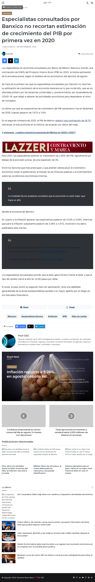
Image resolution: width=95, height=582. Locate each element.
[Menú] (3, 3)
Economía (7, 13)
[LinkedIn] (16, 60)
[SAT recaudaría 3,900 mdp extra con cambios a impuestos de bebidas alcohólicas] (8, 506)
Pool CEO (9, 54)
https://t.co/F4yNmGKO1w (52, 251)
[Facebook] (4, 60)
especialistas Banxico (33, 316)
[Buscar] (92, 3)
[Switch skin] (87, 3)
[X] (10, 60)
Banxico (12, 316)
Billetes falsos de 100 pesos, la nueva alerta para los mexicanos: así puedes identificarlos (47, 469)
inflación (53, 316)
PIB (65, 316)
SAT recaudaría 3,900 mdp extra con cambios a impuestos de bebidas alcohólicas (55, 494)
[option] (47, 376)
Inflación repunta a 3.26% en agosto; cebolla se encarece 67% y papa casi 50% (31, 374)
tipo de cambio (80, 316)
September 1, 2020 (52, 259)
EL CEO (41, 578)
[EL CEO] (47, 3)
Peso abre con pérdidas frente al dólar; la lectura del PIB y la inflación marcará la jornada (15, 469)
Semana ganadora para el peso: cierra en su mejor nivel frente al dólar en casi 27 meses (78, 469)
